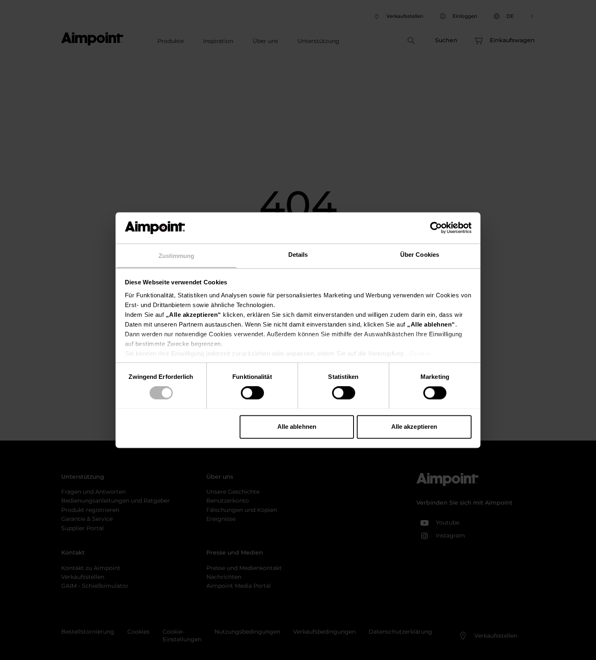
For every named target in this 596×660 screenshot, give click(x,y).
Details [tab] (298, 254)
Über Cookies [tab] (419, 254)
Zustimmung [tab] (177, 255)
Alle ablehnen (296, 426)
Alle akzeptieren (414, 426)
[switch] (252, 392)
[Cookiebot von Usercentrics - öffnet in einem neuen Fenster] (436, 227)
